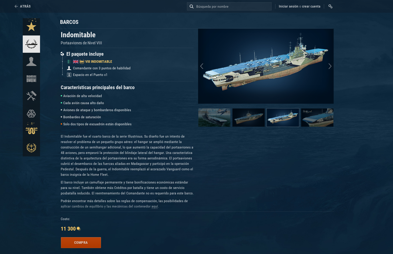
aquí (154, 206)
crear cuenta (311, 6)
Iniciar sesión (288, 6)
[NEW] (31, 26)
